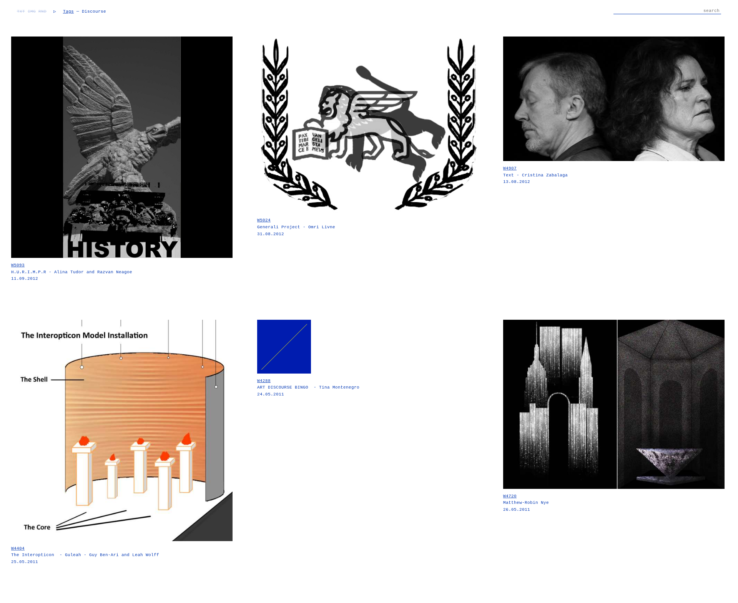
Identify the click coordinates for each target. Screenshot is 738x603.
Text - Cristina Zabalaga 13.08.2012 (535, 175)
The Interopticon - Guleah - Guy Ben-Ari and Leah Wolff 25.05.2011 (85, 555)
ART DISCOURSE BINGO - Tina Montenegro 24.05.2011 (308, 388)
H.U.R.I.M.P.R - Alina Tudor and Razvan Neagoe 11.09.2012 (71, 272)
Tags (68, 11)
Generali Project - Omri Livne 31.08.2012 (296, 227)
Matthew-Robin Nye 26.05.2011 (526, 503)
